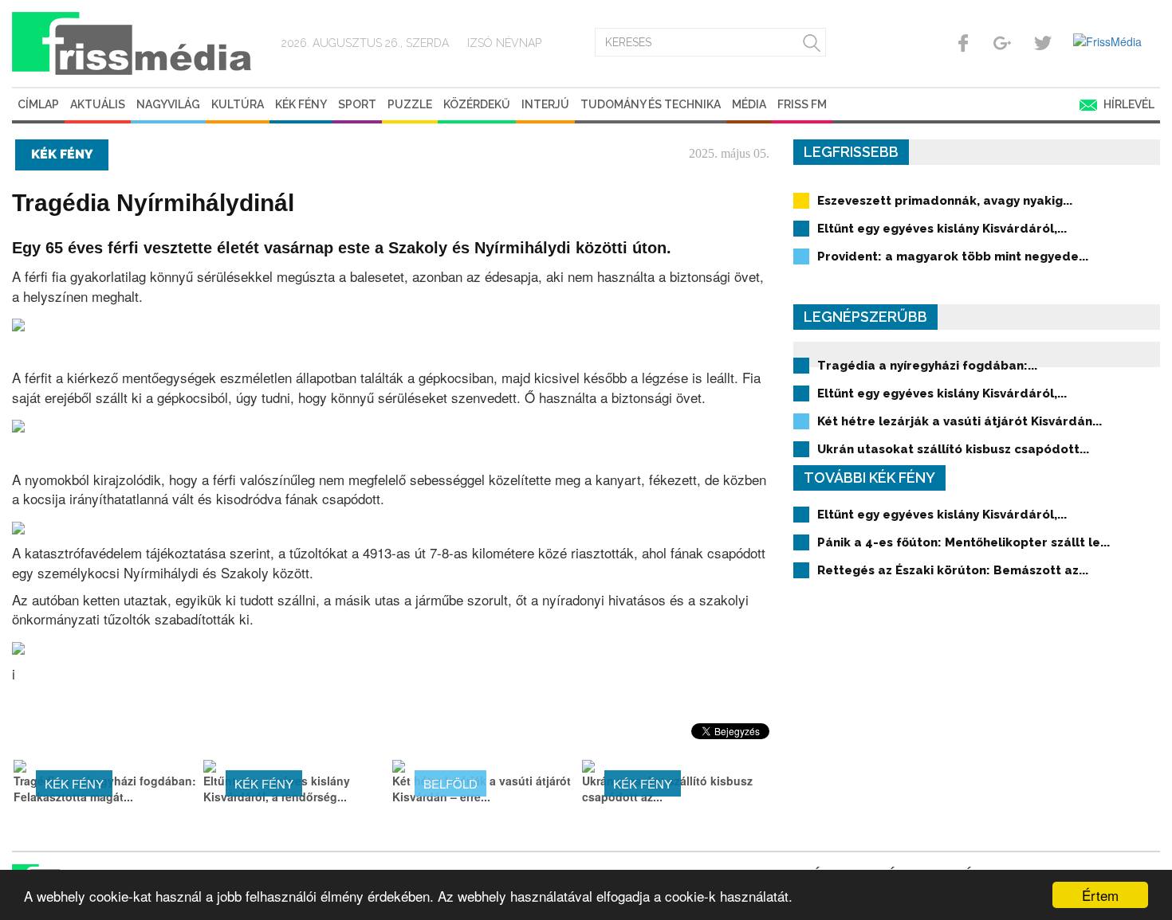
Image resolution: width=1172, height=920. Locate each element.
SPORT (357, 104)
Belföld (450, 783)
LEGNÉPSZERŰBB (865, 316)
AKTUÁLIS (97, 104)
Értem (1100, 895)
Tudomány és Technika (650, 104)
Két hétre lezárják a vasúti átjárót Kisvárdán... (959, 421)
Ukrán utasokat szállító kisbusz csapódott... (953, 449)
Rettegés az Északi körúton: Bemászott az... (952, 570)
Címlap (38, 104)
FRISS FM (802, 104)
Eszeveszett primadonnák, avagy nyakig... (944, 201)
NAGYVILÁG (168, 104)
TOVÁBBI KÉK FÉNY (869, 477)
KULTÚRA (237, 104)
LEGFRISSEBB (851, 151)
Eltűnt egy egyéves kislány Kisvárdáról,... (942, 228)
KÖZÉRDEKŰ (476, 104)
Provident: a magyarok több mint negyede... (952, 256)
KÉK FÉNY (301, 104)
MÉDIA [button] (749, 104)
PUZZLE (409, 104)
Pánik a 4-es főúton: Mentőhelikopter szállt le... (963, 542)
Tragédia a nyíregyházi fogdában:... (927, 365)
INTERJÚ (545, 104)
